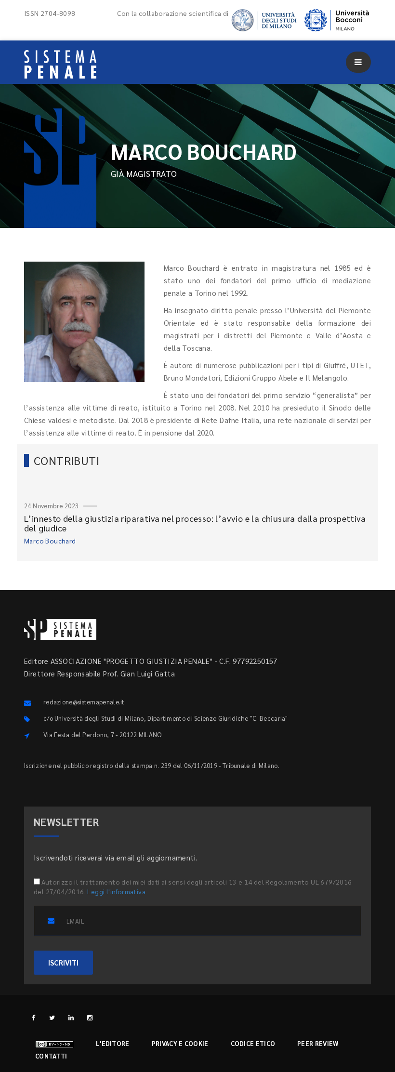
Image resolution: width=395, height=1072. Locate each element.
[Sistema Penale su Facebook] (33, 1017)
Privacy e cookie (180, 1043)
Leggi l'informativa (116, 891)
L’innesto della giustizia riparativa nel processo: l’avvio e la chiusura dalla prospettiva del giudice (195, 523)
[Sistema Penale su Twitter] (52, 1017)
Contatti (51, 1056)
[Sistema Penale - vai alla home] (60, 64)
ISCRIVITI (63, 962)
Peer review (317, 1043)
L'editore (113, 1043)
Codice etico (253, 1043)
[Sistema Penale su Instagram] (89, 1017)
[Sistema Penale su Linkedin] (71, 1017)
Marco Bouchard (50, 540)
